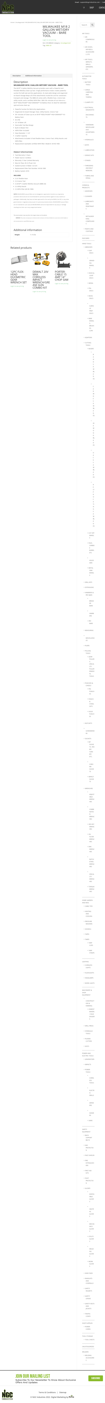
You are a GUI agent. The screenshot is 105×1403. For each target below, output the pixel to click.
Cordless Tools (91, 1080)
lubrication (89, 150)
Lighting (85, 962)
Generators (89, 1059)
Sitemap (62, 1392)
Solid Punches (91, 713)
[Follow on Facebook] (94, 1394)
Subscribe (95, 1378)
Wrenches (89, 788)
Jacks (87, 145)
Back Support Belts (88, 1137)
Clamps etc (89, 102)
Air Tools (85, 33)
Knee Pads (89, 1273)
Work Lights (90, 983)
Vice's (87, 1046)
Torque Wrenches (91, 889)
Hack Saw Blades (94, 465)
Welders (85, 1352)
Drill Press (89, 1026)
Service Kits (89, 155)
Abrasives (88, 247)
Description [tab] (17, 76)
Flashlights (89, 973)
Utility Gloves (91, 1238)
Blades (91, 349)
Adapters (88, 337)
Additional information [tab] (33, 76)
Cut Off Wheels (91, 535)
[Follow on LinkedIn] (100, 1394)
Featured (85, 238)
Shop (92, 7)
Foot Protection (89, 1180)
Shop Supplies (87, 1323)
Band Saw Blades (94, 366)
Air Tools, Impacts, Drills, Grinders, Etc (89, 64)
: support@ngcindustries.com (89, 2)
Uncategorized (19, 22)
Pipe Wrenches (91, 849)
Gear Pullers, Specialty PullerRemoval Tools (91, 666)
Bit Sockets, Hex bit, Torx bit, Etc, (91, 749)
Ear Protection (89, 1147)
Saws (90, 1120)
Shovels (88, 929)
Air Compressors (89, 39)
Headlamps (89, 978)
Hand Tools (86, 244)
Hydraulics (89, 140)
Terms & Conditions (47, 1392)
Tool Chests (89, 1340)
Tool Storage (87, 1336)
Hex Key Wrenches (91, 826)
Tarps (87, 939)
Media (91, 283)
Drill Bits (88, 582)
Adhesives (88, 191)
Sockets (88, 739)
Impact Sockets (91, 779)
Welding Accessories (89, 1357)
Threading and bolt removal (89, 168)
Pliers (87, 646)
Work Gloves (91, 1263)
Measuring (89, 630)
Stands (88, 160)
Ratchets (88, 723)
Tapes (87, 934)
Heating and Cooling (88, 913)
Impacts (88, 1064)
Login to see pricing (49, 40)
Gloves (87, 1188)
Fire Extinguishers (89, 1162)
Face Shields (89, 1155)
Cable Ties (89, 906)
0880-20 (48, 45)
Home (12, 22)
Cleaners (88, 196)
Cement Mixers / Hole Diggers (92, 1014)
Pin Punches (91, 691)
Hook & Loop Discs (91, 275)
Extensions (89, 587)
